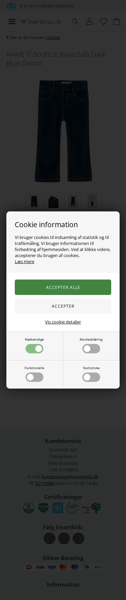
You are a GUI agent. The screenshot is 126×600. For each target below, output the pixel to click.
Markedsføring (91, 339)
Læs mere (24, 261)
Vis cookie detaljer (63, 322)
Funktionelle (34, 367)
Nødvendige (34, 339)
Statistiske (91, 367)
